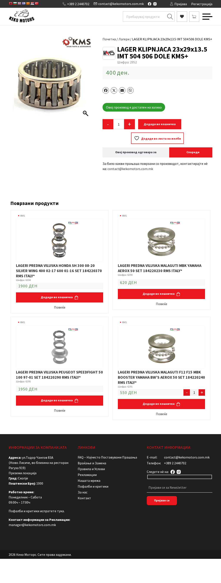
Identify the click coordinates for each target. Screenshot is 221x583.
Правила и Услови (91, 469)
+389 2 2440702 (78, 4)
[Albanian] (11, 3)
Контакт (84, 498)
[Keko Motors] (21, 16)
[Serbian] (32, 3)
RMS (22, 215)
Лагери (123, 39)
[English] (19, 3)
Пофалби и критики (93, 486)
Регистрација (201, 4)
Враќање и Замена (92, 463)
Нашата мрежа (89, 480)
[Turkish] (36, 3)
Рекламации (87, 475)
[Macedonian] (28, 3)
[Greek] (23, 3)
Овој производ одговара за (135, 152)
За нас (82, 492)
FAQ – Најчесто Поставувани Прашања (107, 457)
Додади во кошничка (160, 124)
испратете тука (52, 511)
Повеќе (59, 307)
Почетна (109, 39)
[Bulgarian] (15, 3)
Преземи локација (22, 473)
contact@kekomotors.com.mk (121, 4)
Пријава (180, 4)
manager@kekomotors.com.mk (32, 525)
